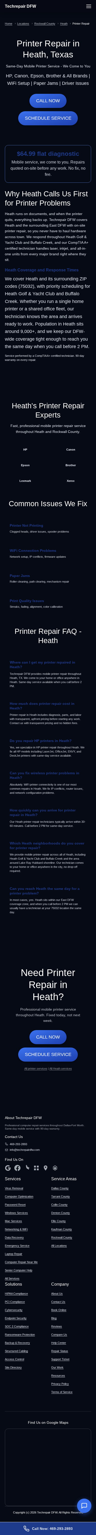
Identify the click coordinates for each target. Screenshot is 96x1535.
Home (8, 23)
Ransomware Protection (20, 1334)
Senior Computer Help (18, 1270)
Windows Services (16, 1212)
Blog (54, 1318)
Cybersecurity (14, 1310)
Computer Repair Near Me (21, 1262)
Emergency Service (17, 1245)
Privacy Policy (60, 1383)
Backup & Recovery (17, 1342)
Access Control (14, 1359)
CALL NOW (48, 100)
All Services (12, 1278)
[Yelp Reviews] (27, 1168)
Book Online (58, 1310)
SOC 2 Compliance (17, 1326)
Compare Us (59, 1334)
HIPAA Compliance (16, 1293)
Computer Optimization (19, 1196)
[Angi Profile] (55, 1168)
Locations (23, 23)
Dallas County (60, 1188)
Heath (64, 23)
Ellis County (58, 1221)
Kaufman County (61, 1229)
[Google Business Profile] (8, 1168)
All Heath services (60, 1068)
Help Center (58, 1342)
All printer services (35, 1068)
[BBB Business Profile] (36, 1168)
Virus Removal (14, 1188)
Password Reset (15, 1204)
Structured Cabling (16, 1351)
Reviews (56, 1326)
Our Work (57, 1367)
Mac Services (13, 1221)
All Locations (59, 1245)
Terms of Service (61, 1392)
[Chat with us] (84, 1506)
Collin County (59, 1204)
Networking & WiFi (16, 1229)
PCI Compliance (15, 1301)
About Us (57, 1293)
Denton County (60, 1212)
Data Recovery (14, 1237)
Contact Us (58, 1301)
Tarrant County (60, 1196)
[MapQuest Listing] (45, 1168)
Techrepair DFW (20, 6)
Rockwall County (44, 23)
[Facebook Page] (17, 1168)
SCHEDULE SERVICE (48, 118)
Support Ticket (60, 1359)
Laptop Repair (13, 1253)
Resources (58, 1375)
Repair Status (59, 1351)
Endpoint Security (16, 1318)
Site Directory (13, 1367)
